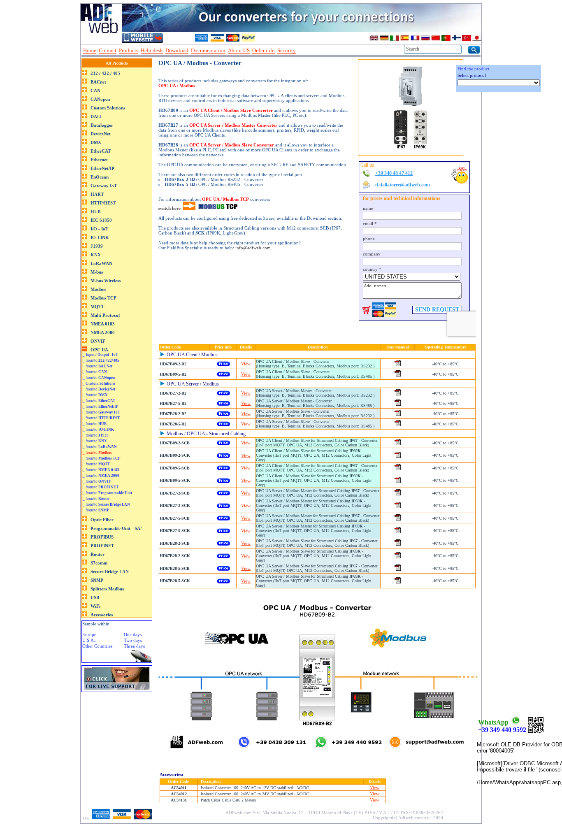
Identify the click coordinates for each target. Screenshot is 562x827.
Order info (263, 50)
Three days (134, 645)
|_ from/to (100, 360)
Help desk (152, 50)
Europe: (90, 634)
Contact (107, 50)
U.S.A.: (89, 640)
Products (128, 50)
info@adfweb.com (253, 247)
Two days (133, 640)
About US (239, 50)
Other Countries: (98, 645)
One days (133, 634)
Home (89, 50)
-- (301, 50)
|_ (100, 355)
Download (176, 50)
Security (286, 50)
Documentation (208, 50)
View (246, 363)
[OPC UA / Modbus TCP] (189, 208)
